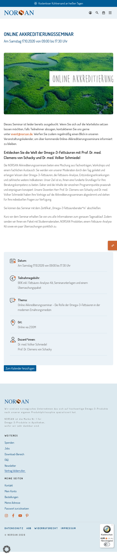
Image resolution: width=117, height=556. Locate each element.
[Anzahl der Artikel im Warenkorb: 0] (103, 13)
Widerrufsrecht (46, 528)
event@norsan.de (22, 134)
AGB (29, 528)
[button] (6, 549)
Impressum (68, 528)
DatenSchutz (14, 528)
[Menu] (110, 13)
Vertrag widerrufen (15, 470)
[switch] (107, 544)
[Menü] (112, 526)
